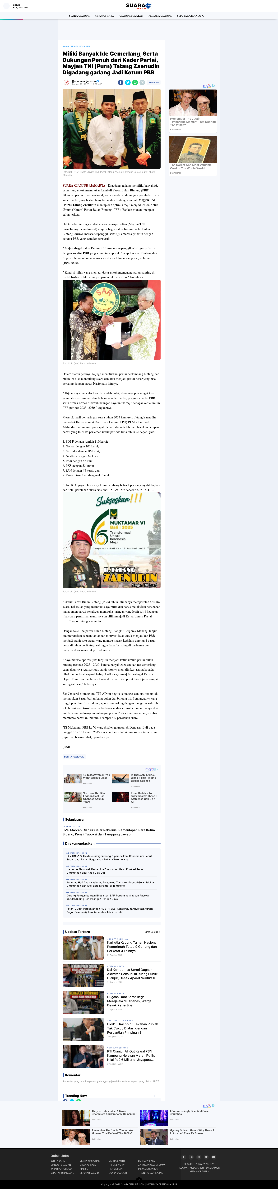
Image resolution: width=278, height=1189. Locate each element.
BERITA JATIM (58, 1160)
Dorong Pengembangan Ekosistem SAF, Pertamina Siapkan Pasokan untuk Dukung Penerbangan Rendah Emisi (108, 897)
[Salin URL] (142, 82)
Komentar (153, 82)
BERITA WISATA (146, 1160)
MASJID (84, 1168)
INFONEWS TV (117, 1164)
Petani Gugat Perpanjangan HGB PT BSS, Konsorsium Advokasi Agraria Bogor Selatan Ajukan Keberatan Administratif (109, 910)
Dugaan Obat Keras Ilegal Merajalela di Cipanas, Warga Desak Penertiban (129, 1001)
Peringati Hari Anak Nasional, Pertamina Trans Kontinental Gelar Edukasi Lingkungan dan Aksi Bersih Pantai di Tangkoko (110, 884)
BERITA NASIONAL (74, 756)
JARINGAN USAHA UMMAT (152, 1164)
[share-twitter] (128, 82)
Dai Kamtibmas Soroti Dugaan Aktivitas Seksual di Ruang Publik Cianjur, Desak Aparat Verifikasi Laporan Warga (132, 974)
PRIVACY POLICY (204, 1164)
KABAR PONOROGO (61, 1168)
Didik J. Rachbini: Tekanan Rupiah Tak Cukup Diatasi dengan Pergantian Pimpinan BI (132, 1028)
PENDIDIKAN (116, 1168)
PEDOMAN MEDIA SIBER (191, 1167)
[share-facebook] (120, 82)
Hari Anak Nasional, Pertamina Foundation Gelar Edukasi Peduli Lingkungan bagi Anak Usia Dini (105, 871)
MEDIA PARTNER (199, 1171)
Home (66, 46)
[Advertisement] (139, 30)
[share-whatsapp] (135, 82)
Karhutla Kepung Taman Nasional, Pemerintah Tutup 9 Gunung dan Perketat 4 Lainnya (132, 947)
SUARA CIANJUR (79, 15)
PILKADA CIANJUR (160, 15)
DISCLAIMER (213, 1167)
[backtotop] (139, 1180)
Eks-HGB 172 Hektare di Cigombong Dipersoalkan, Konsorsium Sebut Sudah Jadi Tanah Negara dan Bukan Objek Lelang (109, 857)
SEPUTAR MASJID (89, 1172)
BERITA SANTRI (117, 1160)
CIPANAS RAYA (104, 15)
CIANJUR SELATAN (131, 15)
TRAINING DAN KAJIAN (121, 1021)
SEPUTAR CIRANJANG (190, 15)
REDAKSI (188, 1164)
